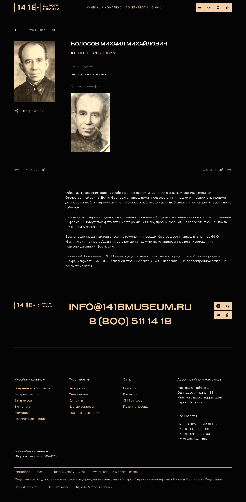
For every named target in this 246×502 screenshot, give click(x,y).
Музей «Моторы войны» (94, 487)
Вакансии (130, 394)
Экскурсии (77, 388)
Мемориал (22, 412)
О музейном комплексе (32, 388)
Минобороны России (30, 472)
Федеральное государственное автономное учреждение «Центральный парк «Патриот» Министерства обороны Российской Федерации (118, 479)
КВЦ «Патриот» (57, 487)
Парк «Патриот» (26, 487)
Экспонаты (22, 406)
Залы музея (23, 400)
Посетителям (136, 7)
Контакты (76, 400)
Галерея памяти (26, 394)
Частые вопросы (81, 406)
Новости (129, 388)
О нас (156, 7)
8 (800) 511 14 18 (130, 321)
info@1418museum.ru (130, 307)
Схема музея (78, 394)
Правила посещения (30, 419)
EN (200, 7)
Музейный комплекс (104, 7)
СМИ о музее (132, 400)
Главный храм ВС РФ (69, 472)
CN (209, 7)
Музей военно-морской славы (115, 472)
